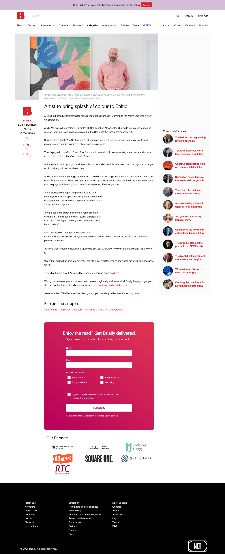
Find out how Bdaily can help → (110, 285)
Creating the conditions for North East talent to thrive (190, 284)
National (29, 522)
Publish (189, 15)
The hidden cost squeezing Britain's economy (190, 139)
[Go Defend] (63, 458)
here (116, 272)
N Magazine (92, 25)
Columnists (64, 25)
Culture (73, 530)
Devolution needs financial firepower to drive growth (189, 178)
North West (31, 510)
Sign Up (146, 4)
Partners (189, 25)
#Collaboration (114, 309)
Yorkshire (30, 506)
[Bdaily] (20, 15)
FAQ (114, 526)
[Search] (178, 16)
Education (74, 502)
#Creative (64, 309)
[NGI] (99, 447)
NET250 (147, 25)
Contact (178, 25)
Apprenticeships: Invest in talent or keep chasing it (189, 205)
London (29, 518)
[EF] (63, 447)
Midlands (30, 514)
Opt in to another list (75, 372)
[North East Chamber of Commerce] (136, 458)
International (31, 526)
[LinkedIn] (27, 144)
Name (69, 347)
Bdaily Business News (27, 127)
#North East (51, 309)
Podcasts (125, 25)
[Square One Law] (99, 458)
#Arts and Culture (94, 309)
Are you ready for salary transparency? (188, 218)
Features (77, 25)
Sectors (31, 25)
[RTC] (63, 469)
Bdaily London (78, 377)
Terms (115, 522)
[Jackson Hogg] (136, 447)
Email (68, 360)
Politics (73, 526)
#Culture (77, 309)
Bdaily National (111, 377)
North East (30, 502)
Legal (115, 518)
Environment (75, 522)
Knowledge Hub (109, 25)
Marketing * (110, 382)
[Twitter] (27, 153)
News (19, 25)
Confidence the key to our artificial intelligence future (189, 231)
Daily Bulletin (119, 502)
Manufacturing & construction (85, 514)
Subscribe (99, 407)
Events (136, 25)
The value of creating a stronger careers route (188, 191)
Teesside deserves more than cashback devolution (189, 152)
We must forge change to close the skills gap (189, 270)
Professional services (80, 518)
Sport (72, 534)
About (166, 25)
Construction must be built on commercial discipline (190, 165)
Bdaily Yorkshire (79, 382)
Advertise (203, 25)
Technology (75, 510)
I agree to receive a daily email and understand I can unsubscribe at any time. (95, 396)
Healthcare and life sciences (83, 506)
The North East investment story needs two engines (190, 257)
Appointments (47, 25)
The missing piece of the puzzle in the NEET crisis (189, 244)
